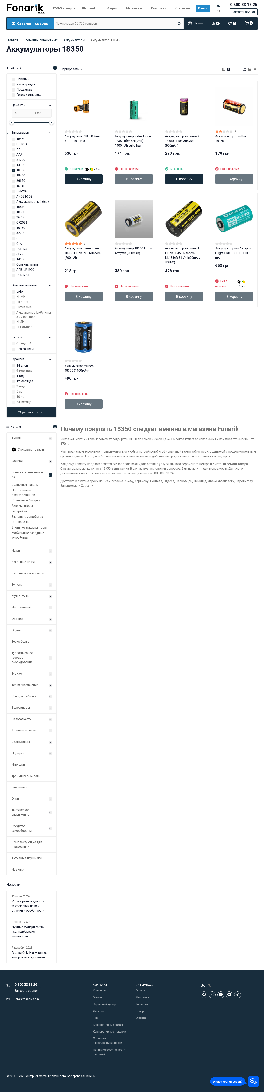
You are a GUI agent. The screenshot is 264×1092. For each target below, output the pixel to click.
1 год (20, 376)
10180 (20, 228)
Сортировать (70, 69)
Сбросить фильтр (31, 412)
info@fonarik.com (27, 999)
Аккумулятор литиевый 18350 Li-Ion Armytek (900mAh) (182, 140)
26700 (20, 217)
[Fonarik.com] (25, 8)
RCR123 (21, 249)
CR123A (21, 144)
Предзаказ (24, 89)
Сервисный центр (104, 1004)
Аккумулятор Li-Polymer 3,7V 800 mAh (33, 315)
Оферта (141, 1018)
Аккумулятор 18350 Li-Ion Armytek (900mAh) (133, 251)
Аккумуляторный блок (32, 202)
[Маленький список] (224, 69)
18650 (20, 139)
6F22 (19, 254)
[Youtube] (220, 994)
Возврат (141, 1011)
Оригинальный (27, 264)
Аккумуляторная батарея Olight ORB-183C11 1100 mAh (233, 253)
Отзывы (98, 997)
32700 (20, 233)
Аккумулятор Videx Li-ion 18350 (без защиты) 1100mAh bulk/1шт (133, 140)
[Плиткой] (244, 69)
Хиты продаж (26, 84)
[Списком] (249, 69)
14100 (20, 259)
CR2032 (21, 222)
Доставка (142, 997)
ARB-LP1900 (25, 270)
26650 (20, 180)
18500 (20, 212)
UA (218, 6)
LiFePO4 (22, 302)
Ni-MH (20, 297)
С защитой (23, 343)
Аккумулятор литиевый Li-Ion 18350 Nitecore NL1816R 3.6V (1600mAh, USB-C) (182, 255)
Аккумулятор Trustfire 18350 (230, 138)
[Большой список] (229, 69)
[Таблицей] (255, 69)
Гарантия (142, 1004)
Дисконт (98, 1011)
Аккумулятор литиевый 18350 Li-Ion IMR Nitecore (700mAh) (83, 253)
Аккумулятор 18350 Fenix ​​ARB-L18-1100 (83, 138)
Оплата (140, 990)
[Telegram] (229, 994)
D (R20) (21, 191)
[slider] (11, 122)
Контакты (99, 990)
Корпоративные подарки (109, 1031)
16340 (20, 186)
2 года (20, 386)
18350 (20, 170)
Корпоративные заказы (108, 1025)
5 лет (20, 391)
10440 (20, 207)
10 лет (21, 397)
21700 (20, 160)
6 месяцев (24, 370)
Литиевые (24, 307)
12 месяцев (24, 381)
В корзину (84, 179)
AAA (19, 154)
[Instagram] (212, 994)
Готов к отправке (29, 95)
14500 (20, 165)
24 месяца (23, 402)
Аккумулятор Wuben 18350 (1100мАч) (79, 368)
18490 (20, 175)
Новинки (22, 79)
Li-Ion (20, 291)
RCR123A (22, 275)
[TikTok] (237, 994)
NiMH (20, 321)
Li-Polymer (24, 327)
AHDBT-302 (24, 196)
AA (18, 149)
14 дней (22, 365)
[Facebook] (204, 994)
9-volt (20, 243)
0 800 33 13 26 (243, 4)
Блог (96, 1018)
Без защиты (25, 349)
